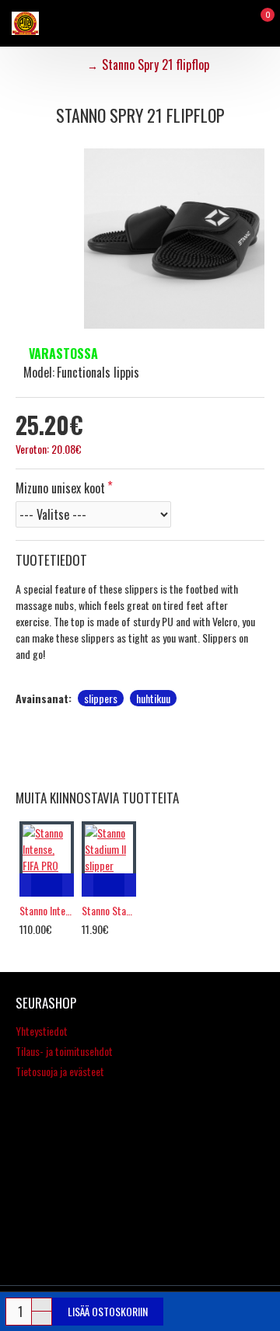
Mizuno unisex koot (60, 488)
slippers (100, 698)
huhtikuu (153, 698)
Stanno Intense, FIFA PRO (46, 911)
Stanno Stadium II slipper (109, 911)
